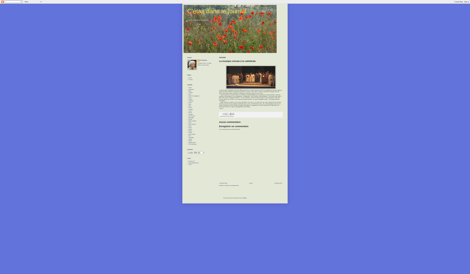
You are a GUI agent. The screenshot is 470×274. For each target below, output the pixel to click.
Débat (189, 106)
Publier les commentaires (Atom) (232, 185)
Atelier (189, 90)
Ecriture (190, 107)
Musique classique (229, 116)
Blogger (245, 198)
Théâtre (190, 139)
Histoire (190, 112)
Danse (189, 104)
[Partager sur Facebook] (231, 114)
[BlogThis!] (226, 114)
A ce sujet (190, 79)
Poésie (189, 125)
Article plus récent (223, 183)
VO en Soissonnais (192, 144)
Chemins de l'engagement (193, 96)
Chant (224, 116)
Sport (189, 135)
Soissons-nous (191, 161)
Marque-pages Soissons (193, 162)
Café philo (190, 92)
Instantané (190, 114)
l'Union (189, 164)
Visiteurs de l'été (191, 142)
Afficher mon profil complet (203, 65)
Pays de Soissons (192, 124)
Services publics (191, 134)
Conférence (190, 101)
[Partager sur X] (228, 114)
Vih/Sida (190, 140)
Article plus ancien (278, 183)
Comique (190, 99)
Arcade (189, 87)
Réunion (190, 130)
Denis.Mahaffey (203, 60)
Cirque (189, 97)
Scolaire (190, 132)
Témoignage (191, 137)
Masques (190, 119)
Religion (190, 129)
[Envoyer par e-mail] (224, 114)
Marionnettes (191, 117)
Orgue (189, 122)
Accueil (250, 183)
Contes (189, 102)
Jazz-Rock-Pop (191, 115)
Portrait (190, 127)
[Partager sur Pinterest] (233, 114)
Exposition (190, 109)
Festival (190, 111)
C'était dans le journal (216, 11)
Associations (191, 89)
